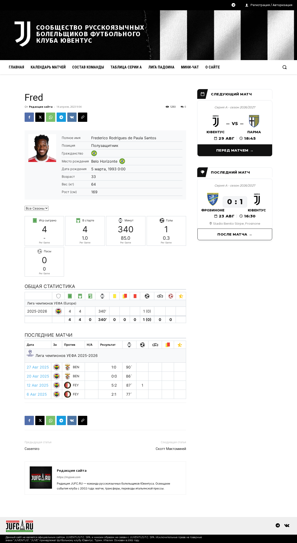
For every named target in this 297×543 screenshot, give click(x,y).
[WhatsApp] (50, 117)
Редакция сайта (41, 106)
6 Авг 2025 (37, 394)
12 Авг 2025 (37, 385)
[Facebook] (29, 117)
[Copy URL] (82, 117)
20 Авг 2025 (38, 376)
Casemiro (32, 449)
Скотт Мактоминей (171, 449)
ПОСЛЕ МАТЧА (232, 234)
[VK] (72, 117)
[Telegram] (233, 5)
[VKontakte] (286, 525)
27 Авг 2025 (38, 367)
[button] (284, 67)
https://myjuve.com (69, 477)
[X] (40, 117)
